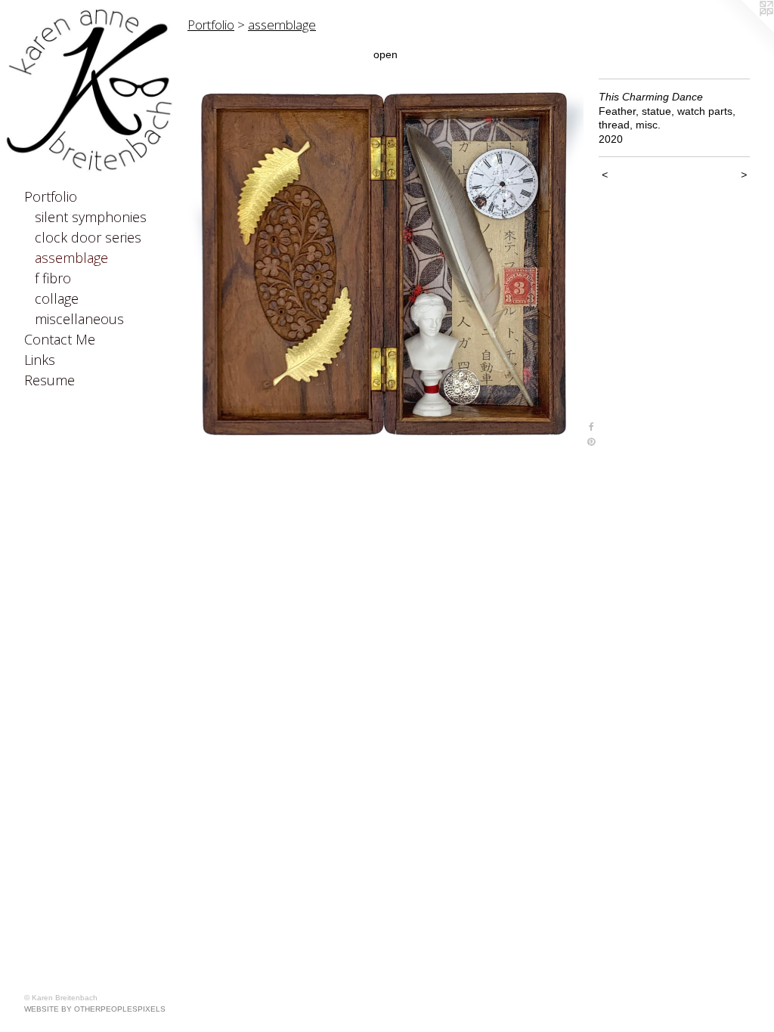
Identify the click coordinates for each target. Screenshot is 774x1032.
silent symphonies (91, 217)
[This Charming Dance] (385, 264)
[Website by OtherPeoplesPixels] (744, 30)
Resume (49, 380)
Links (39, 360)
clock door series (88, 237)
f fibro (53, 278)
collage (57, 298)
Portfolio (50, 196)
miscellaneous (79, 319)
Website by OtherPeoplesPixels (95, 1009)
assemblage (71, 258)
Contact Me (59, 339)
